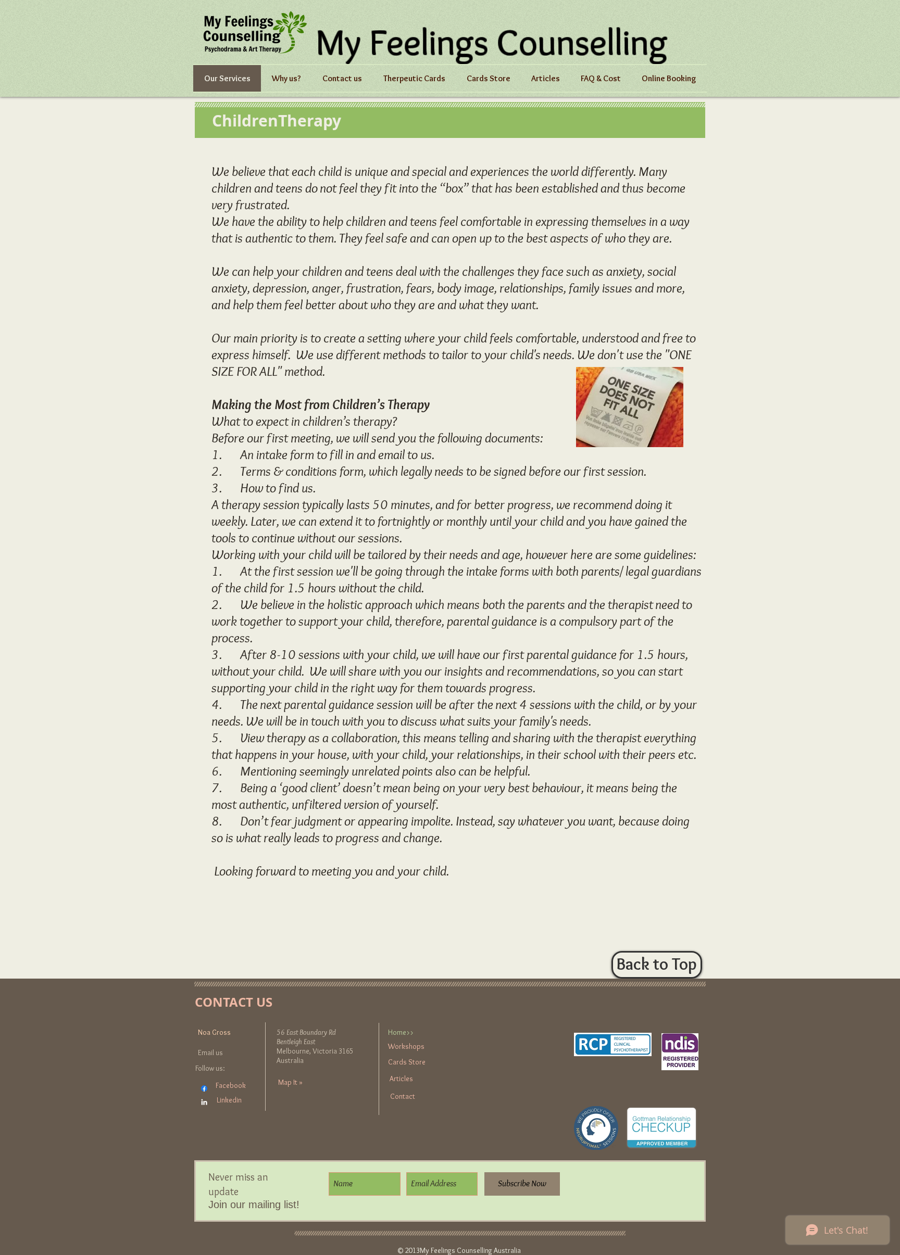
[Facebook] (204, 1088)
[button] (545, 78)
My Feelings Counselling (492, 41)
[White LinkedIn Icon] (204, 1102)
